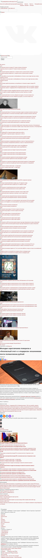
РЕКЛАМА (3, 535)
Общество (10, 346)
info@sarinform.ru (10, 492)
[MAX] (5, 359)
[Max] (8, 55)
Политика (3, 519)
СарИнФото (3, 526)
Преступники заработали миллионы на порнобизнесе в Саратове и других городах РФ (17, 483)
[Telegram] (2, 12)
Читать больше (6, 488)
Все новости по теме (17, 411)
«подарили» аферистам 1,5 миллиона (28, 396)
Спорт (2, 525)
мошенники (2, 429)
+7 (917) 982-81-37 (11, 8)
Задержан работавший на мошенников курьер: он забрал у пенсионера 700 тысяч (16, 406)
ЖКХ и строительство (5, 522)
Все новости (2, 64)
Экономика (3, 520)
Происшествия (4, 516)
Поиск (2, 59)
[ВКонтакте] (0, 359)
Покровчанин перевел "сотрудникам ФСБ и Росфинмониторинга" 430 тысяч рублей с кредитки (19, 405)
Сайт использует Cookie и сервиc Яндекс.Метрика (11, 548)
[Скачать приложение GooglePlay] (13, 10)
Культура (2, 523)
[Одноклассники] (3, 55)
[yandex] (5, 552)
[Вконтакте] (21, 33)
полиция (6, 429)
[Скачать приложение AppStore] (4, 10)
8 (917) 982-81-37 (3, 492)
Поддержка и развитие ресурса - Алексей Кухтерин (11, 557)
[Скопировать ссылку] (6, 359)
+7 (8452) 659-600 (3, 8)
